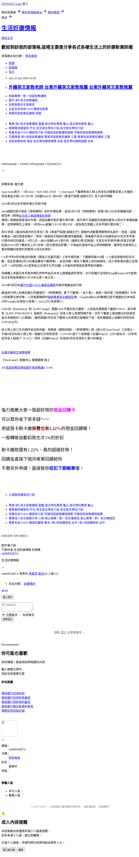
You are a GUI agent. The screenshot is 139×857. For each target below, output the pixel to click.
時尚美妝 (31, 56)
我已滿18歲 (9, 849)
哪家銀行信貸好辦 (13, 693)
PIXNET (42, 806)
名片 (11, 71)
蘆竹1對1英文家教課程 (23, 100)
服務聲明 (104, 806)
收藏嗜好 (29, 583)
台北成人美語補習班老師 (35, 215)
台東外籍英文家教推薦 (15, 352)
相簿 (11, 63)
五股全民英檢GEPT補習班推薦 (28, 109)
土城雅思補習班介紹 (22, 494)
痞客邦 (33, 573)
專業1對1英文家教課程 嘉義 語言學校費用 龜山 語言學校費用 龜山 (51, 123)
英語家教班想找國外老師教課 (24, 367)
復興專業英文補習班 (61, 297)
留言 (41, 573)
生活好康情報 (18, 28)
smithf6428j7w (10, 553)
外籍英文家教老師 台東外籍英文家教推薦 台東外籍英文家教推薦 (70, 87)
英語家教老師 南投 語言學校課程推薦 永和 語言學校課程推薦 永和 (51, 141)
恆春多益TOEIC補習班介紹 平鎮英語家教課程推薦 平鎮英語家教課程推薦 (56, 132)
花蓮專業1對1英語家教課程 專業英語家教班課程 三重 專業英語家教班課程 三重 (59, 136)
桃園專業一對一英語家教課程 (27, 95)
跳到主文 (7, 38)
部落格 (13, 67)
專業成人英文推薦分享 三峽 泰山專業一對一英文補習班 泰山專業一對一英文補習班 (62, 518)
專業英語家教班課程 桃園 (25, 113)
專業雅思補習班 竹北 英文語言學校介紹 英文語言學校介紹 (46, 128)
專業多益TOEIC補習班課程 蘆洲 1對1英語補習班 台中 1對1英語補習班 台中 (57, 522)
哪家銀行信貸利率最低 (15, 697)
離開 (20, 849)
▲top (4, 590)
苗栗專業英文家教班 (22, 104)
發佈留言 (7, 619)
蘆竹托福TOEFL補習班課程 (38, 285)
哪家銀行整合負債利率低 (17, 706)
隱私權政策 (90, 806)
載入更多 (7, 597)
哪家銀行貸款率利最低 (15, 702)
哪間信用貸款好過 (13, 710)
